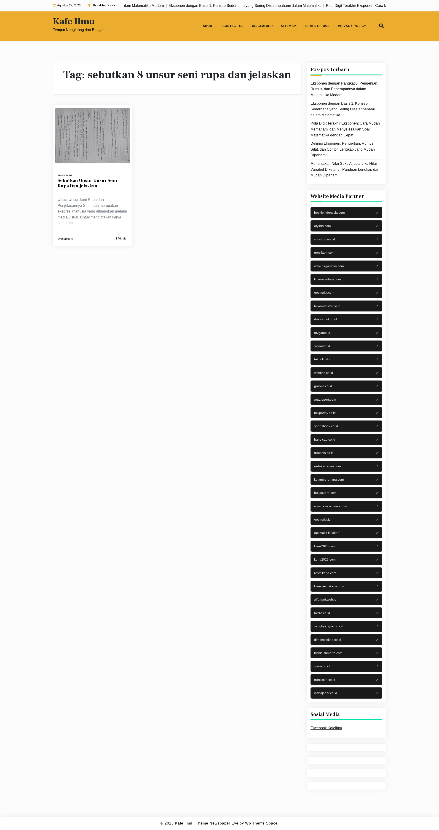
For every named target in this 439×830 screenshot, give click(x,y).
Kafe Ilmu (74, 21)
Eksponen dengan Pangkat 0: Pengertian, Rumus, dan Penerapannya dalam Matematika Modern (344, 89)
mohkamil (67, 238)
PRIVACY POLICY (352, 26)
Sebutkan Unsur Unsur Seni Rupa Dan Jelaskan (87, 183)
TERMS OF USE (317, 26)
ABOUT (208, 26)
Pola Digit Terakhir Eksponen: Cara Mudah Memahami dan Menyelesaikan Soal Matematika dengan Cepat (345, 129)
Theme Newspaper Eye (217, 823)
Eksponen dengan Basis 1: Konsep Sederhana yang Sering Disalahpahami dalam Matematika (343, 109)
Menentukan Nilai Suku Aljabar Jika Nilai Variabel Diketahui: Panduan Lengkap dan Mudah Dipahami (345, 169)
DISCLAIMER (262, 26)
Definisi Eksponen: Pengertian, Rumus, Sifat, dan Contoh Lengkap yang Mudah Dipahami (343, 149)
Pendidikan (65, 175)
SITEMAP (288, 26)
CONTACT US (233, 26)
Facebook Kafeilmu (326, 728)
